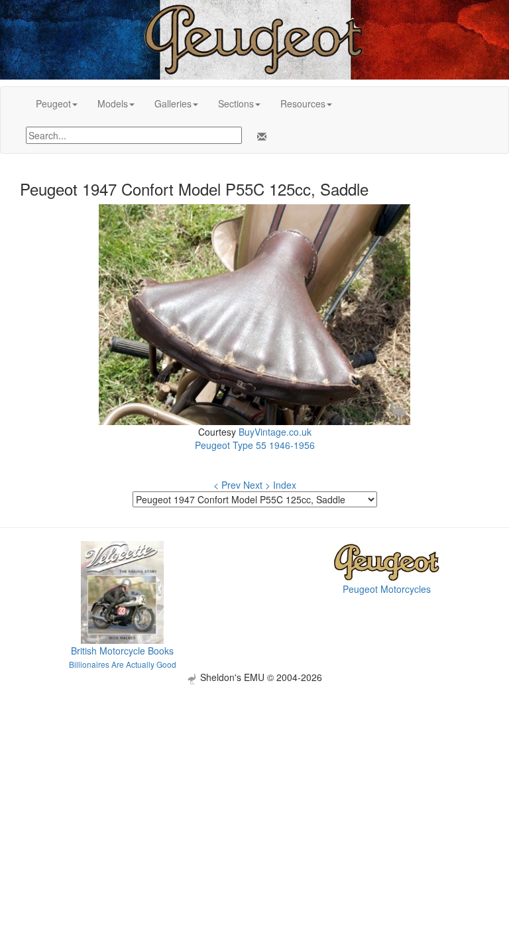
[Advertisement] (254, 777)
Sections (236, 103)
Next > (256, 484)
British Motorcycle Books (122, 650)
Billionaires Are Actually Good (122, 664)
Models (112, 103)
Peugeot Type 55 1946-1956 (255, 445)
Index (284, 484)
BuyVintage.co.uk (275, 431)
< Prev (227, 484)
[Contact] (259, 136)
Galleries (173, 103)
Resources (302, 103)
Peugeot (53, 103)
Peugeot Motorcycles (387, 589)
